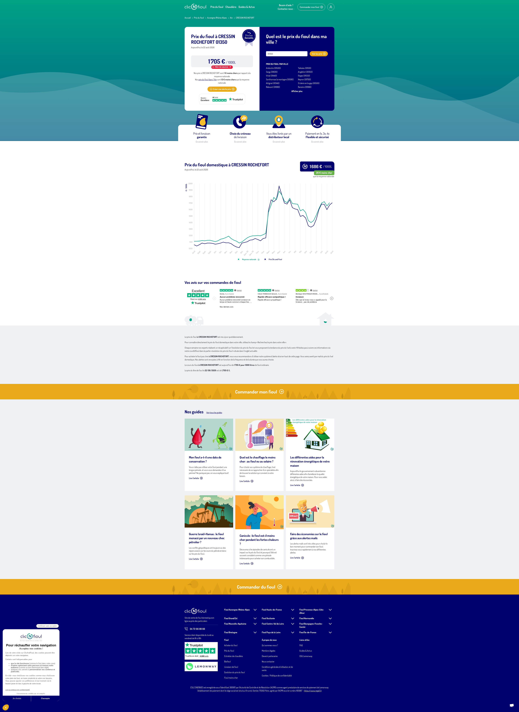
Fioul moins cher (231, 677)
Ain (231, 17)
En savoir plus (202, 141)
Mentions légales (268, 650)
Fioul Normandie (306, 618)
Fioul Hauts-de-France (272, 609)
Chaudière (230, 7)
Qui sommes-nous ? (270, 645)
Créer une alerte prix (222, 89)
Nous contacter (268, 661)
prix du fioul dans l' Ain (208, 79)
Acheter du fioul (230, 645)
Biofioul (227, 661)
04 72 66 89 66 (197, 628)
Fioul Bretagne (230, 632)
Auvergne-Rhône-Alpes (217, 17)
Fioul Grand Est (230, 618)
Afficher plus (296, 91)
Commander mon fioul (309, 7)
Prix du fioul (216, 7)
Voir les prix (317, 53)
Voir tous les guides (214, 412)
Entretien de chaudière (233, 656)
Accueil (188, 17)
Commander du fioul (256, 587)
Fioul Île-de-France (307, 632)
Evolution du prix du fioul (234, 672)
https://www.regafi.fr (313, 690)
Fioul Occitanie (268, 618)
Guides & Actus (247, 7)
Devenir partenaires (270, 656)
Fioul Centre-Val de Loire (273, 623)
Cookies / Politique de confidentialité (277, 675)
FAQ (301, 645)
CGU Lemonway (305, 656)
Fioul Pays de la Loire (271, 632)
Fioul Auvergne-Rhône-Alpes (237, 609)
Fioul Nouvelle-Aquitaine (235, 623)
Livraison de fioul (231, 667)
